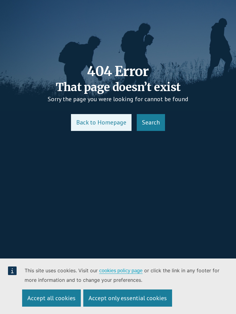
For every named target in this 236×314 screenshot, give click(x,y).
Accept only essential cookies (127, 298)
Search (151, 122)
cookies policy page (121, 270)
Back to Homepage (101, 122)
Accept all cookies (51, 298)
